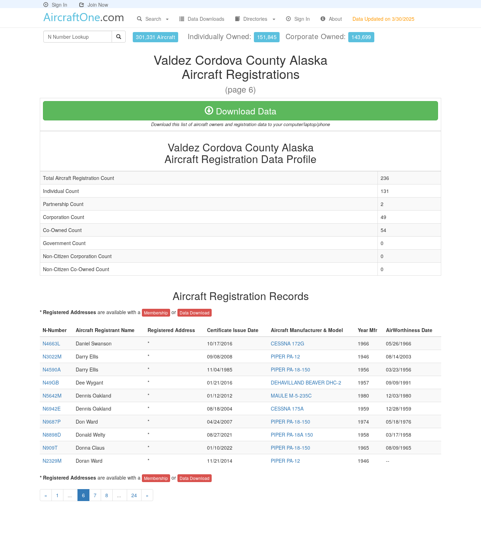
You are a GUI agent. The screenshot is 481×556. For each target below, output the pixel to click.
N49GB (51, 382)
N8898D (52, 434)
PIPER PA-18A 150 (292, 434)
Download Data (244, 110)
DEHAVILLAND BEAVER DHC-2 (306, 382)
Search (153, 18)
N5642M (52, 395)
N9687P (52, 421)
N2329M (52, 460)
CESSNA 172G (287, 343)
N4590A (52, 369)
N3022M (52, 356)
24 (134, 495)
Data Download (195, 313)
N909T (50, 447)
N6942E (52, 408)
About (335, 18)
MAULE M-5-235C (291, 395)
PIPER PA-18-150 (290, 369)
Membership (156, 313)
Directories (255, 18)
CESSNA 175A (287, 408)
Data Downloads (206, 18)
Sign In (59, 4)
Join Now (98, 4)
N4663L (51, 343)
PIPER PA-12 (285, 356)
